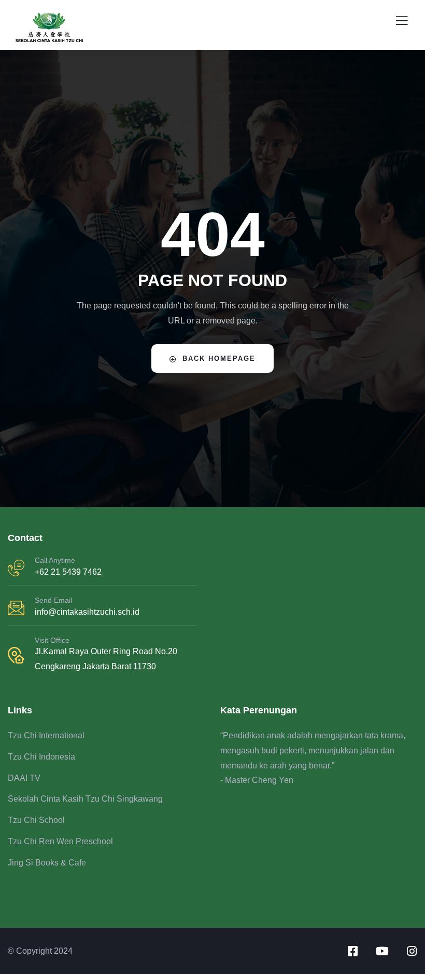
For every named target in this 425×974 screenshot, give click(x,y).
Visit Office (52, 640)
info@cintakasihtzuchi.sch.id (87, 611)
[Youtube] (382, 951)
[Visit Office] (16, 655)
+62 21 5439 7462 (68, 571)
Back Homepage (219, 358)
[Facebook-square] (352, 951)
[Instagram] (411, 951)
